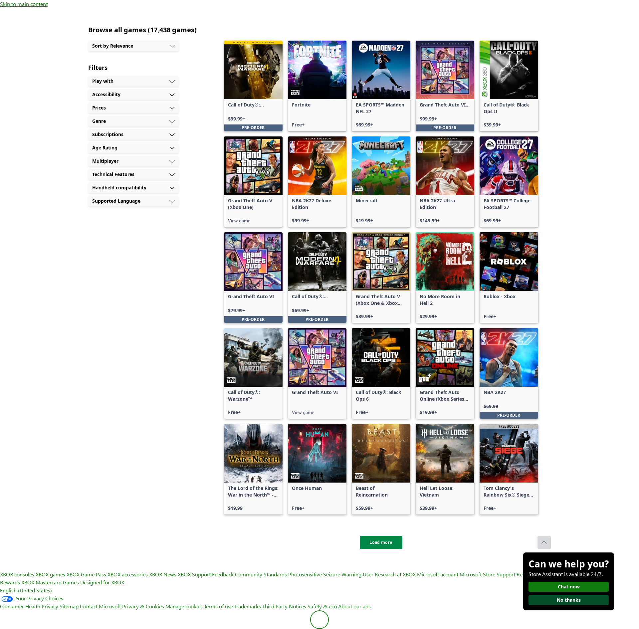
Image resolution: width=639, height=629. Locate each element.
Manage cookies (184, 606)
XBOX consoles (17, 574)
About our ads (354, 606)
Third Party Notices (284, 606)
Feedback (223, 574)
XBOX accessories (127, 574)
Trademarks (247, 606)
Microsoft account (437, 574)
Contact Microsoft (100, 606)
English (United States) (26, 590)
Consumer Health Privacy (29, 606)
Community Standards (261, 574)
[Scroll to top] (544, 542)
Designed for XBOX (102, 582)
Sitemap (69, 606)
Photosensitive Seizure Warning (324, 574)
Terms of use (218, 606)
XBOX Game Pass (86, 574)
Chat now (569, 586)
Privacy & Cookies (143, 606)
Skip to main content (24, 3)
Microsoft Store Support (487, 574)
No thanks (569, 600)
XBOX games (50, 574)
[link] (253, 86)
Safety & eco (322, 606)
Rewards (10, 582)
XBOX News (162, 574)
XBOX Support (194, 574)
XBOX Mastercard (41, 582)
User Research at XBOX (390, 574)
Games (71, 582)
